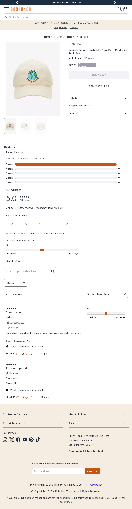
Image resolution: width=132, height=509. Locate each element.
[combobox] (66, 16)
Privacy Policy (94, 484)
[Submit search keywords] (6, 16)
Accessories (59, 36)
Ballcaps (84, 36)
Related (73, 112)
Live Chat (103, 435)
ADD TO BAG (99, 75)
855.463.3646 (113, 497)
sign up (92, 471)
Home (47, 36)
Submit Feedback (94, 451)
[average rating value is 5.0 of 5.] (76, 58)
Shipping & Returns (79, 105)
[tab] (10, 126)
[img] (5, 439)
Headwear (72, 36)
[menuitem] (125, 9)
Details (74, 27)
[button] (6, 9)
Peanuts (74, 43)
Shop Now (76, 2)
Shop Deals (60, 27)
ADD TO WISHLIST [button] (99, 86)
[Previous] (17, 2)
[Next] (115, 2)
